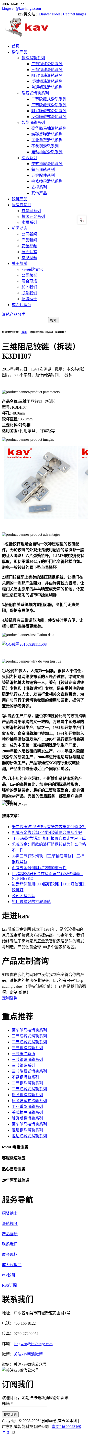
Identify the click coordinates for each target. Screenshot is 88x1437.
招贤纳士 (29, 299)
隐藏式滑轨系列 (35, 93)
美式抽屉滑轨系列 (47, 164)
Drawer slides (49, 14)
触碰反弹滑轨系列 (47, 134)
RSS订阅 (9, 1285)
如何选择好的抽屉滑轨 (31, 902)
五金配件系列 (43, 175)
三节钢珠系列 (23, 1065)
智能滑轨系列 (33, 122)
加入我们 (29, 287)
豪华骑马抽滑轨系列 (48, 128)
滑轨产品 (19, 52)
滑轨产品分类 (13, 314)
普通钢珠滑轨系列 (47, 87)
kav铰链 (8, 1275)
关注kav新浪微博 (28, 1354)
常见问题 (29, 258)
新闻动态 (19, 228)
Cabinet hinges (74, 14)
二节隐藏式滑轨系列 (48, 99)
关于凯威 (19, 263)
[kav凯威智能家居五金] (27, 37)
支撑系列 (39, 187)
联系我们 (29, 293)
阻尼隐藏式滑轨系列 (48, 111)
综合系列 (29, 158)
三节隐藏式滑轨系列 (48, 105)
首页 (16, 46)
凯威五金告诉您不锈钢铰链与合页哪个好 (47, 833)
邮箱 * (7, 1403)
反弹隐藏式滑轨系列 (48, 117)
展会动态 (29, 252)
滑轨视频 (10, 1224)
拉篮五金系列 (33, 216)
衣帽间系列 (31, 211)
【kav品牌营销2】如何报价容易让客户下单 (49, 838)
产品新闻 (29, 240)
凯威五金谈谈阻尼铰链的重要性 (39, 868)
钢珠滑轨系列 (33, 58)
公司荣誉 (29, 275)
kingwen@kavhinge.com (21, 8)
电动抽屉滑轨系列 (47, 152)
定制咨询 (10, 998)
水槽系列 (29, 222)
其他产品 (39, 193)
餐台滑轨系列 (43, 169)
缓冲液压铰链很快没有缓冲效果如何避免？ (49, 827)
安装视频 (29, 246)
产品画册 (10, 1234)
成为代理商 (21, 305)
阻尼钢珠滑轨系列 (47, 75)
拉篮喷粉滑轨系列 (47, 181)
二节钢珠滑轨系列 (47, 64)
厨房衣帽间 (21, 205)
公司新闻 (29, 234)
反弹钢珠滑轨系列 (47, 81)
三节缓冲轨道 (23, 1054)
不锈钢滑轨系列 (45, 146)
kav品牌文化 (32, 269)
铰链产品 (19, 199)
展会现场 (29, 281)
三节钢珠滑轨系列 (47, 70)
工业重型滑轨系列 (47, 140)
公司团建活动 (23, 896)
